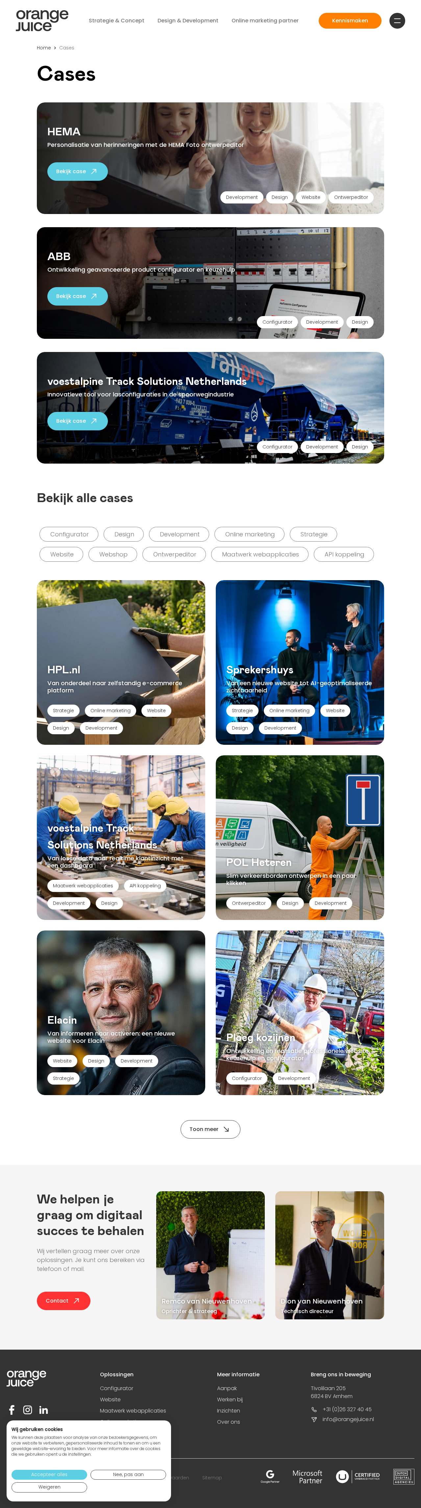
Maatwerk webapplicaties (83, 885)
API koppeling (145, 885)
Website (156, 710)
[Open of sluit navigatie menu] (397, 21)
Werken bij (230, 1399)
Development (101, 728)
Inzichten (228, 1410)
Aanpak (227, 1388)
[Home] (42, 20)
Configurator (247, 1078)
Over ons (228, 1422)
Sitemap (212, 1477)
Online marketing (110, 710)
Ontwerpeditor (249, 903)
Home (44, 47)
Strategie (63, 710)
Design (61, 728)
